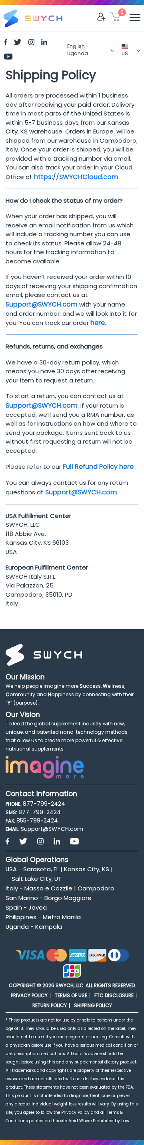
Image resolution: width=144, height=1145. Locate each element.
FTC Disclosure (114, 995)
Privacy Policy (29, 995)
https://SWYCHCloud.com (76, 176)
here (97, 322)
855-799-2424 (37, 820)
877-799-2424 (44, 804)
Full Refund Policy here (98, 466)
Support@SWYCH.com (42, 304)
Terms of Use (71, 995)
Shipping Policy (93, 1005)
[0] (115, 18)
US (125, 53)
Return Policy (49, 1005)
